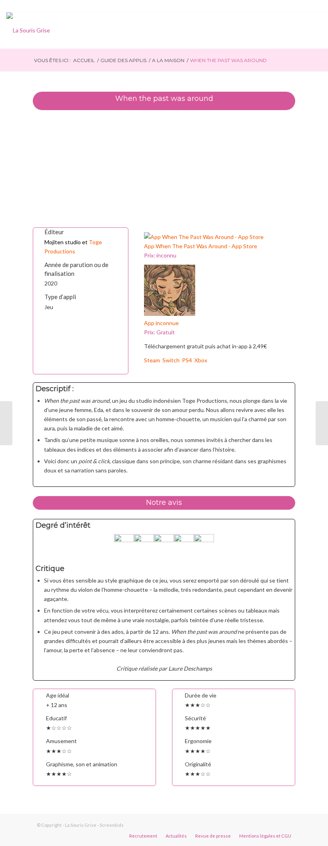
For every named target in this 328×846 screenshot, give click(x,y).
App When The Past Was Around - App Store (200, 246)
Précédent (51, 169)
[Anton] (322, 423)
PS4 (188, 360)
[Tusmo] (6, 423)
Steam (153, 360)
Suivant (277, 169)
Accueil (84, 60)
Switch (172, 360)
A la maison (168, 60)
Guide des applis (123, 60)
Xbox (200, 360)
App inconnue (161, 323)
